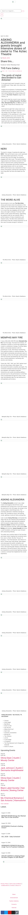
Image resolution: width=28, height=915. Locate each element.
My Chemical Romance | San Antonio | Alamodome (13, 799)
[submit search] (23, 11)
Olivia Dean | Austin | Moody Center (11, 759)
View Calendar (5, 803)
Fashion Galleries (14, 901)
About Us (18, 885)
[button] (3, 65)
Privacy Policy (4, 883)
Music (14, 894)
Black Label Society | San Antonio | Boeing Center (13, 789)
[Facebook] (2, 912)
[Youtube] (9, 912)
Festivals (14, 907)
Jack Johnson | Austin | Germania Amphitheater (12, 769)
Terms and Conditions (15, 883)
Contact (12, 885)
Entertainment (14, 897)
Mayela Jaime (6, 58)
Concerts (14, 904)
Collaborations (5, 885)
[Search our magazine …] (11, 10)
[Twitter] (6, 912)
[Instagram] (13, 912)
